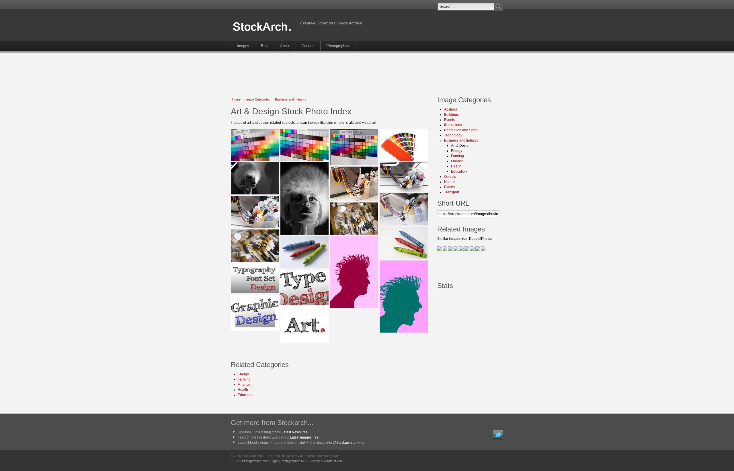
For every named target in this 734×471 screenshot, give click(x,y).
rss (305, 432)
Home (236, 99)
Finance (244, 385)
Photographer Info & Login (260, 461)
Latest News (291, 432)
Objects (450, 177)
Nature (449, 182)
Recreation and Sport (460, 130)
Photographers (338, 46)
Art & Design (461, 146)
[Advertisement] (367, 71)
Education (245, 395)
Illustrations (453, 125)
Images (243, 46)
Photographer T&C (294, 461)
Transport (451, 192)
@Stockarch (342, 443)
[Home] (264, 31)
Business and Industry (290, 99)
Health (243, 390)
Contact (308, 46)
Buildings (451, 115)
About (285, 46)
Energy (243, 374)
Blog (264, 46)
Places (449, 187)
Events (449, 120)
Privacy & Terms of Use (326, 461)
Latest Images (301, 437)
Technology (453, 135)
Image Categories (257, 99)
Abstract (450, 109)
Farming (244, 379)
